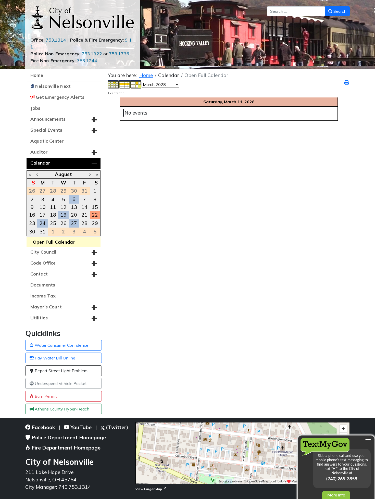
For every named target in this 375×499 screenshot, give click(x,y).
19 (63, 215)
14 (84, 207)
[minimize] (368, 439)
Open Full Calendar (54, 242)
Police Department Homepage (68, 437)
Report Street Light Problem (61, 370)
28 (84, 223)
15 (95, 207)
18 (53, 215)
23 (32, 223)
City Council (43, 252)
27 (74, 223)
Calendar (40, 163)
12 (63, 207)
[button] (94, 119)
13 (74, 207)
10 (43, 207)
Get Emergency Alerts (60, 97)
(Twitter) (116, 427)
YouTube (80, 427)
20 (74, 215)
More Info (336, 495)
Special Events (46, 130)
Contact (39, 274)
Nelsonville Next (53, 86)
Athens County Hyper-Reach (61, 408)
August (63, 174)
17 (43, 215)
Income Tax (43, 296)
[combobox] (296, 11)
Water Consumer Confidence (61, 345)
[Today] (136, 83)
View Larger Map (149, 489)
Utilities (39, 318)
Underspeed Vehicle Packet (60, 383)
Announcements (48, 119)
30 (32, 232)
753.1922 (92, 54)
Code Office (43, 263)
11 (53, 207)
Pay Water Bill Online (54, 357)
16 (32, 215)
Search (339, 11)
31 (43, 232)
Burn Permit (45, 396)
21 (84, 215)
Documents (42, 285)
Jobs (35, 108)
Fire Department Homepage (65, 447)
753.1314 (56, 40)
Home (36, 75)
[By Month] (113, 83)
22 (95, 215)
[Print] (347, 83)
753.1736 (119, 54)
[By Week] (124, 83)
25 (53, 223)
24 (43, 223)
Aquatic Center (47, 141)
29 (95, 223)
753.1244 (87, 61)
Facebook (42, 427)
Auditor (39, 152)
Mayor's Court (46, 307)
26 (63, 223)
